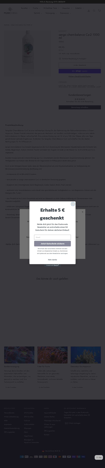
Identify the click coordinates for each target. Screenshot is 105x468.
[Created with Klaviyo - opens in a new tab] (52, 265)
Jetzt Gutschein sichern (52, 243)
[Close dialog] (73, 204)
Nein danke (52, 259)
